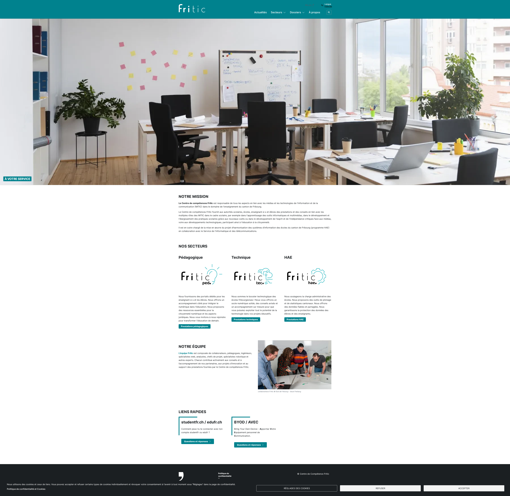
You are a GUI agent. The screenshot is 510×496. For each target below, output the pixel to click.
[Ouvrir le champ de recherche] (329, 12)
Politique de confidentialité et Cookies (26, 489)
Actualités (260, 12)
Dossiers (295, 12)
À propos (314, 12)
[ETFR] (196, 480)
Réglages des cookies (297, 488)
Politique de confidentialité (224, 474)
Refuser (380, 488)
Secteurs (276, 12)
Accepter (463, 488)
